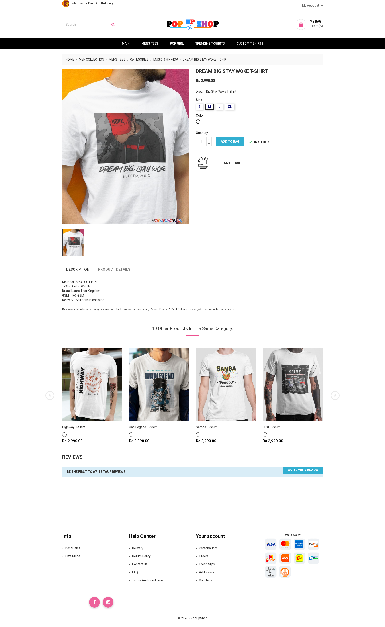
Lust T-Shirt (271, 427)
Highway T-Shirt (73, 427)
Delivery (137, 548)
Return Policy (141, 556)
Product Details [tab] (114, 269)
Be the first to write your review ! (96, 471)
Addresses (206, 572)
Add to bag (230, 141)
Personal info (208, 548)
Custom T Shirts (250, 43)
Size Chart (233, 163)
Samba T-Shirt (206, 427)
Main (126, 43)
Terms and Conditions (147, 580)
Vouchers (205, 580)
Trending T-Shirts (210, 43)
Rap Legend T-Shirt (143, 427)
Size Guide (72, 556)
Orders (204, 556)
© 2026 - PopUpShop (192, 618)
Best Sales (72, 548)
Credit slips (207, 564)
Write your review (303, 470)
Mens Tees (149, 43)
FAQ (135, 572)
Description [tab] (77, 269)
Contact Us (139, 564)
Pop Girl (177, 43)
